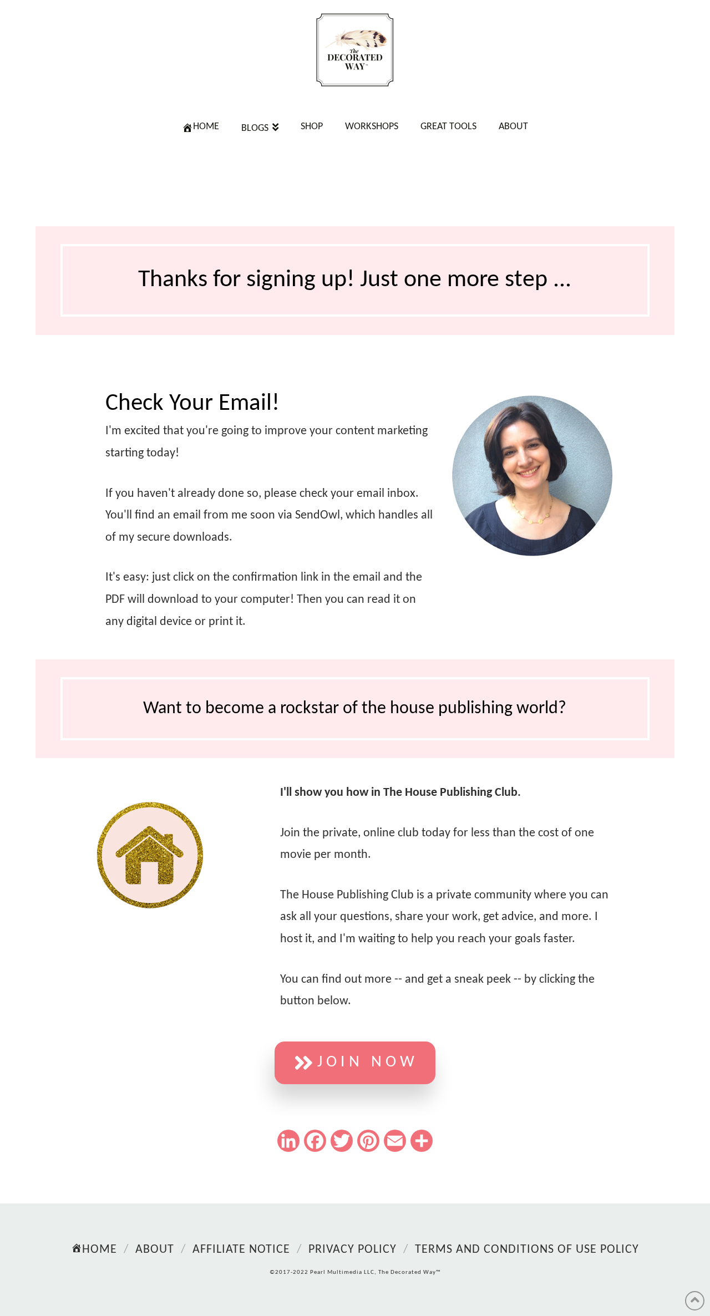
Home (99, 1249)
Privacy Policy (352, 1249)
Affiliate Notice (241, 1249)
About (154, 1249)
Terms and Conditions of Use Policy (527, 1249)
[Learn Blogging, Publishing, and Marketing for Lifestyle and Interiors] (355, 50)
